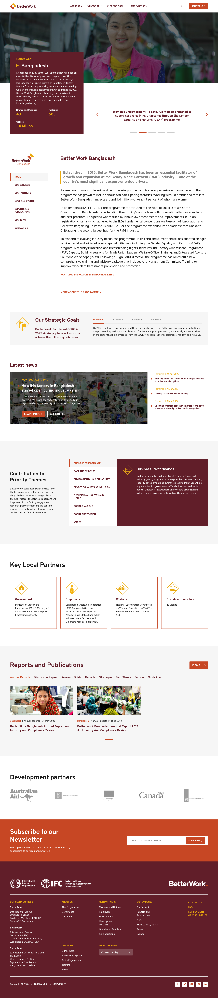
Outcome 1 (98, 319)
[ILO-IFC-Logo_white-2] (22, 883)
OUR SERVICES (22, 185)
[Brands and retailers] (184, 603)
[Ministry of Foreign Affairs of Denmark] (66, 795)
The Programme (70, 907)
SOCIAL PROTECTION (85, 514)
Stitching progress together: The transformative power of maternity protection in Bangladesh (179, 407)
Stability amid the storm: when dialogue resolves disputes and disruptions (179, 380)
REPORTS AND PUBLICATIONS (22, 211)
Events (140, 933)
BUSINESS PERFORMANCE (87, 463)
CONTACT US (197, 6)
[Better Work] (188, 883)
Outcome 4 (155, 319)
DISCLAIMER (40, 984)
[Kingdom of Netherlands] (194, 795)
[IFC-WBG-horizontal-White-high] (66, 883)
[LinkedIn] (205, 984)
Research (141, 929)
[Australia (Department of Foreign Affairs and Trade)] (23, 795)
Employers (104, 911)
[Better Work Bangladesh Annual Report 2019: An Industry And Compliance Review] (109, 700)
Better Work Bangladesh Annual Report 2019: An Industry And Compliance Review (108, 728)
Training (66, 964)
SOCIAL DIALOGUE (83, 506)
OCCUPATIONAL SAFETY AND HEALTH (89, 497)
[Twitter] (184, 984)
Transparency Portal (147, 924)
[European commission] (109, 795)
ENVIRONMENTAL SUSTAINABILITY (92, 479)
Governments (106, 916)
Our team (67, 916)
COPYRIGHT (59, 984)
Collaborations (107, 933)
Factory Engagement (73, 955)
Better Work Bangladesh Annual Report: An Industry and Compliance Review (39, 728)
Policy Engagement (72, 960)
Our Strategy (68, 950)
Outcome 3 (136, 319)
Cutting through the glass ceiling (171, 393)
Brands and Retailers (110, 929)
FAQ (190, 907)
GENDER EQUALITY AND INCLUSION (92, 487)
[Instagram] (198, 984)
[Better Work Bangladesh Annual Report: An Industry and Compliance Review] (41, 700)
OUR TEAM (20, 220)
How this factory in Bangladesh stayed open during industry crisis (50, 388)
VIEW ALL (197, 665)
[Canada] (151, 795)
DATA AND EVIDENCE (84, 471)
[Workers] (134, 603)
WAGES (77, 522)
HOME (18, 177)
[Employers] (84, 603)
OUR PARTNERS (23, 193)
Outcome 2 (117, 319)
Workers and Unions (110, 907)
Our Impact (143, 907)
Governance (68, 911)
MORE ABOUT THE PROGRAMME (79, 292)
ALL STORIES (57, 414)
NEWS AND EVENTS (25, 201)
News (140, 919)
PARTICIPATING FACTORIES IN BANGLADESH (86, 275)
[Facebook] (177, 984)
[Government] (33, 603)
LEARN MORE (32, 414)
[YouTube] (191, 984)
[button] (133, 132)
